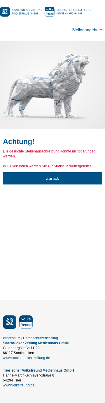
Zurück (52, 178)
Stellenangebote (87, 29)
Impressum (11, 338)
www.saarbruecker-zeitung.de (26, 358)
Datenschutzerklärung (40, 338)
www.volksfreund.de (19, 385)
